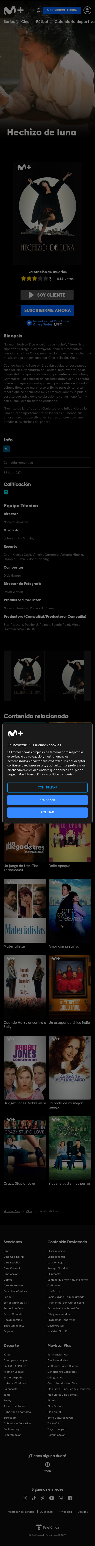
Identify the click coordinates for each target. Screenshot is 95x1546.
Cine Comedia (12, 1268)
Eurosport (10, 1417)
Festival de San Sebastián (63, 1308)
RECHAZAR (47, 800)
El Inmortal (54, 1274)
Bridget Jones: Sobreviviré (25, 1103)
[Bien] (40, 278)
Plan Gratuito (56, 1406)
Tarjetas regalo (57, 1429)
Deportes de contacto (17, 1412)
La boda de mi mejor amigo (66, 1105)
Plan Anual (54, 1412)
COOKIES (83, 1511)
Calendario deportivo (75, 21)
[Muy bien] (45, 278)
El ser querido (56, 1251)
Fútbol (42, 21)
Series (9, 21)
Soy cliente (51, 295)
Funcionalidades (58, 1360)
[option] (28, 676)
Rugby (7, 1400)
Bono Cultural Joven (60, 1417)
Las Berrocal (55, 1291)
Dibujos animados (59, 1314)
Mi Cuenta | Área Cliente (63, 1366)
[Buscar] (39, 10)
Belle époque (59, 866)
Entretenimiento (14, 1325)
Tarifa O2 (53, 1423)
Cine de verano (13, 1285)
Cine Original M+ (14, 1256)
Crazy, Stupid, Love (19, 1183)
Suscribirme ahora (62, 10)
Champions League (16, 1360)
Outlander (54, 1285)
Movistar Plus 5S (57, 1331)
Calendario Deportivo (17, 1423)
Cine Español (12, 1262)
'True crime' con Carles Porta (66, 1302)
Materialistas (15, 946)
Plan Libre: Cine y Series (62, 1394)
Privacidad (65, 1511)
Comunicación (56, 1435)
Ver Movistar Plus (58, 1354)
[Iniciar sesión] (87, 10)
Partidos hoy (11, 1429)
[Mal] (29, 278)
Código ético (55, 1377)
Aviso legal (46, 1511)
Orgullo (8, 1331)
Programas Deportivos (61, 1320)
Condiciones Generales (62, 1371)
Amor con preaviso (64, 946)
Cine (25, 21)
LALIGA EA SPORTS (15, 1366)
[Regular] (34, 278)
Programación (12, 1435)
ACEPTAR (47, 812)
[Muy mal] (23, 278)
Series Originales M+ (16, 1302)
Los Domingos (56, 1262)
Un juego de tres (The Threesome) (21, 868)
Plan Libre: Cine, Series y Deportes (69, 1389)
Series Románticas (15, 1308)
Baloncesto (11, 1389)
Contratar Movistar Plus (62, 1383)
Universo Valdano (15, 1383)
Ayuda (47, 1470)
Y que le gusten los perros (70, 1183)
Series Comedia (13, 1314)
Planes (52, 1400)
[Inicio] (14, 10)
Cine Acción (11, 1274)
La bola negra (56, 1256)
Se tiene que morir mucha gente (68, 1279)
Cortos (8, 1279)
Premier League (14, 1371)
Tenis (7, 1394)
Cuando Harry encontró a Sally (25, 1025)
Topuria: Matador (14, 1406)
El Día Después (13, 1377)
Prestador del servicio (21, 1511)
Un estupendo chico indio (69, 1023)
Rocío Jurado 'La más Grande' (66, 1297)
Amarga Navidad (58, 1268)
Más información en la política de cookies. (47, 774)
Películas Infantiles (15, 1291)
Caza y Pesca (56, 1325)
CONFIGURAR (47, 787)
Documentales (13, 1320)
